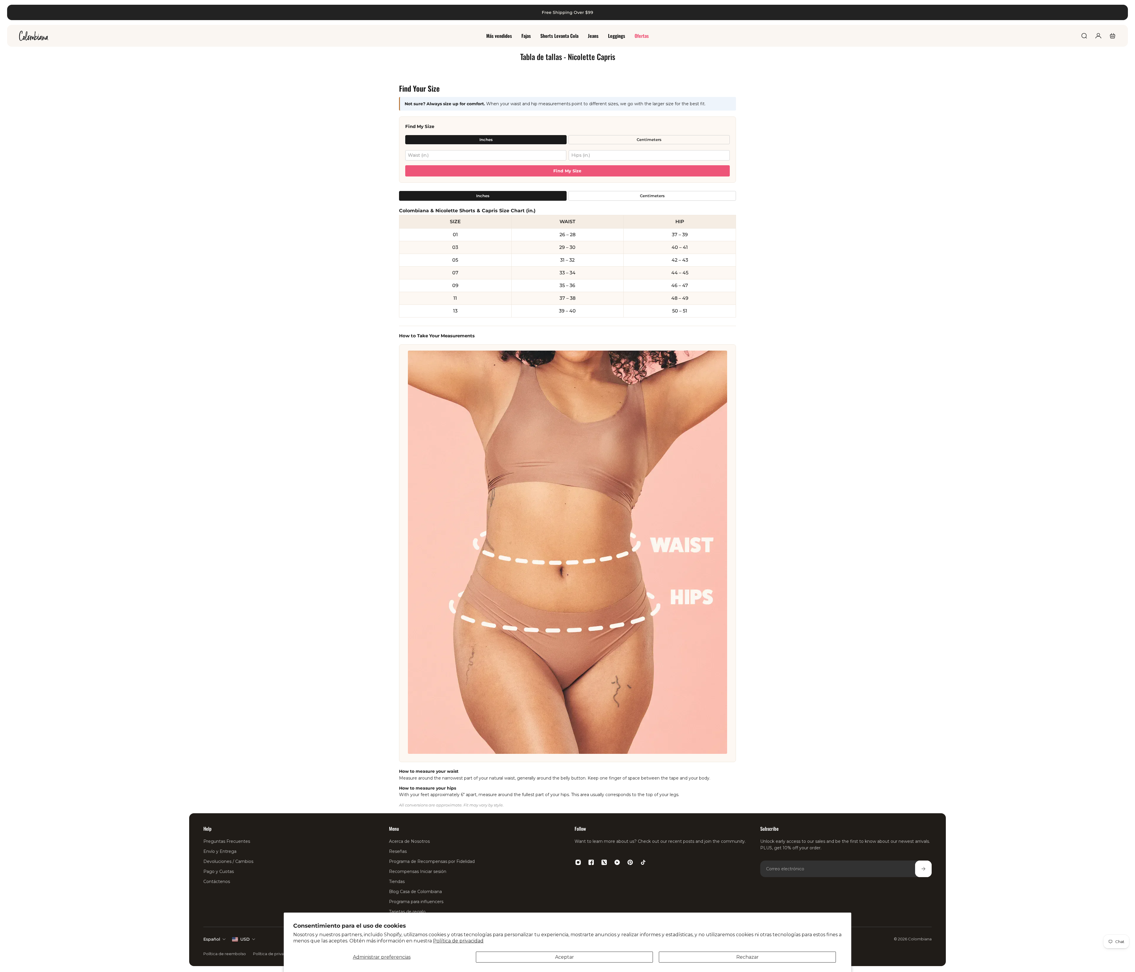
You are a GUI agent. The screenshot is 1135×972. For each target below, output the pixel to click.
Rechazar (747, 957)
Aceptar (564, 957)
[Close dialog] (1121, 13)
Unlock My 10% (287, 562)
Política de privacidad (458, 941)
